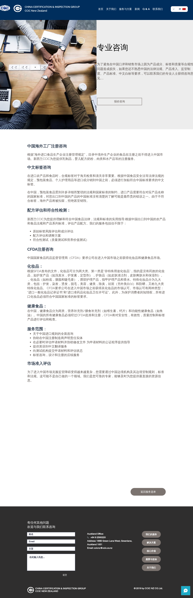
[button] (111, 9)
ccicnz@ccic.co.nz (103, 548)
